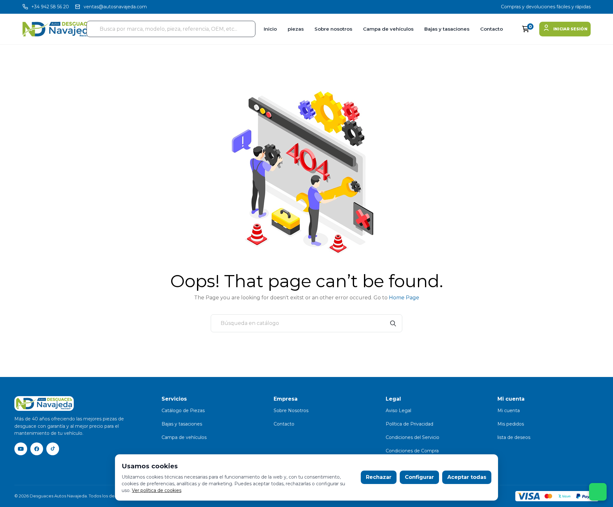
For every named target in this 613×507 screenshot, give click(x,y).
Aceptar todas (466, 477)
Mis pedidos (510, 424)
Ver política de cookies (156, 490)
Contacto (491, 29)
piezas (296, 29)
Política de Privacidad (409, 424)
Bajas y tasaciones (446, 29)
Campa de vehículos (388, 29)
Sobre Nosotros (291, 410)
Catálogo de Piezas (183, 410)
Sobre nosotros (333, 29)
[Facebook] (36, 448)
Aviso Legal (398, 410)
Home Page (404, 298)
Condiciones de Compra (412, 451)
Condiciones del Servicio (412, 437)
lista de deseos (513, 437)
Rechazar (378, 477)
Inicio (270, 29)
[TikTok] (52, 448)
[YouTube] (20, 448)
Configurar (419, 477)
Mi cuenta (508, 410)
